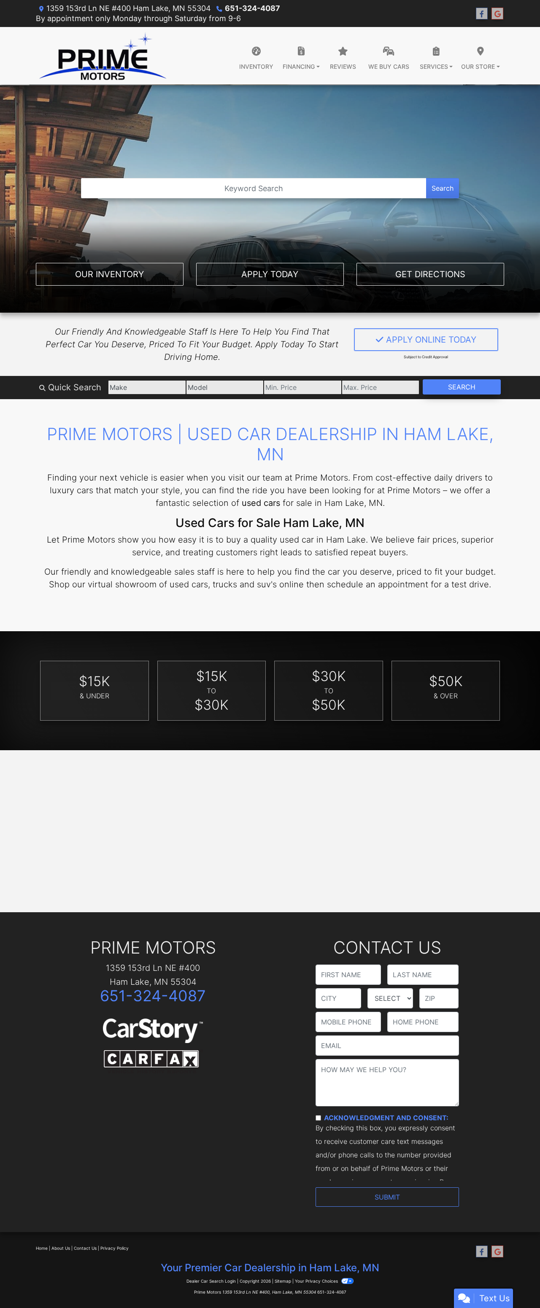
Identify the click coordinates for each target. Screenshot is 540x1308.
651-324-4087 (252, 8)
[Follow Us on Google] (497, 14)
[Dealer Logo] (103, 55)
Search (443, 188)
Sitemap (283, 1281)
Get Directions (430, 274)
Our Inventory (109, 274)
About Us (60, 1248)
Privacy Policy (114, 1248)
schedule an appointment (377, 584)
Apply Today (269, 274)
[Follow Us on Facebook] (482, 14)
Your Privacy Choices (317, 1281)
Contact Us (85, 1248)
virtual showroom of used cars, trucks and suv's (182, 584)
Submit (387, 1197)
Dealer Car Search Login (211, 1281)
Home (42, 1248)
